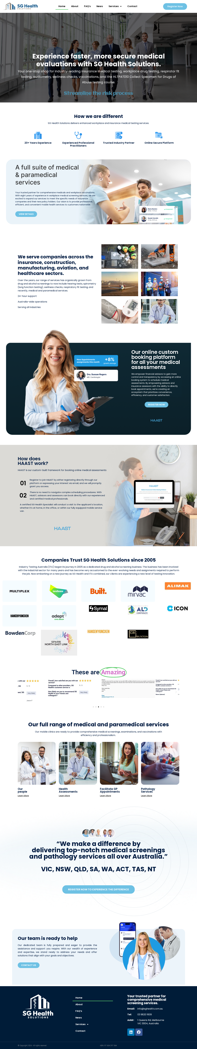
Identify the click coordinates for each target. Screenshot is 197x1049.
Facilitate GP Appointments (110, 790)
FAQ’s (87, 6)
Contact (132, 6)
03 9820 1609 (144, 1014)
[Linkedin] (131, 1032)
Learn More (23, 795)
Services (114, 6)
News (99, 6)
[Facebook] (138, 1032)
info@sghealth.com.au (150, 1008)
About (74, 6)
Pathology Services (148, 790)
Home (61, 6)
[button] (21, 692)
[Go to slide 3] (98, 706)
